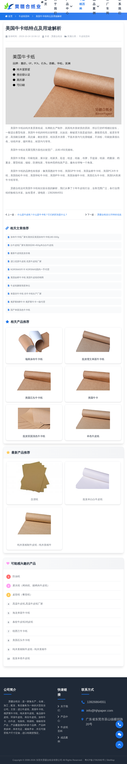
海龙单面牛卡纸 (21, 612)
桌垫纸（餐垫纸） (22, 594)
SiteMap (111, 760)
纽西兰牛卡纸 (20, 631)
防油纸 (16, 576)
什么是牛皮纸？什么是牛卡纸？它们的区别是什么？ (42, 214)
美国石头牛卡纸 (21, 640)
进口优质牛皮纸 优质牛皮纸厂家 (26, 261)
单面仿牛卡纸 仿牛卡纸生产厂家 (26, 293)
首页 (10, 16)
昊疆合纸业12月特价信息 (109, 214)
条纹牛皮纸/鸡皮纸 (23, 622)
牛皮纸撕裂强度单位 (20, 285)
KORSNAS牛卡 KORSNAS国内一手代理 (30, 269)
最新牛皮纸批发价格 (20, 253)
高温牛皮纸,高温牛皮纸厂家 (28, 603)
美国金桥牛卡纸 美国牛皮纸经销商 (27, 277)
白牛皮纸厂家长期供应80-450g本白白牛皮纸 (32, 245)
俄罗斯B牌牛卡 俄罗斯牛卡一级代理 (28, 302)
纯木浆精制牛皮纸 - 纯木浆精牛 (30, 649)
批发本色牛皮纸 (21, 658)
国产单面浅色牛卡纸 (20, 310)
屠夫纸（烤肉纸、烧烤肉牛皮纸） (31, 585)
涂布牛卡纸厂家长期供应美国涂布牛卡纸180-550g (35, 237)
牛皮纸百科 (24, 16)
